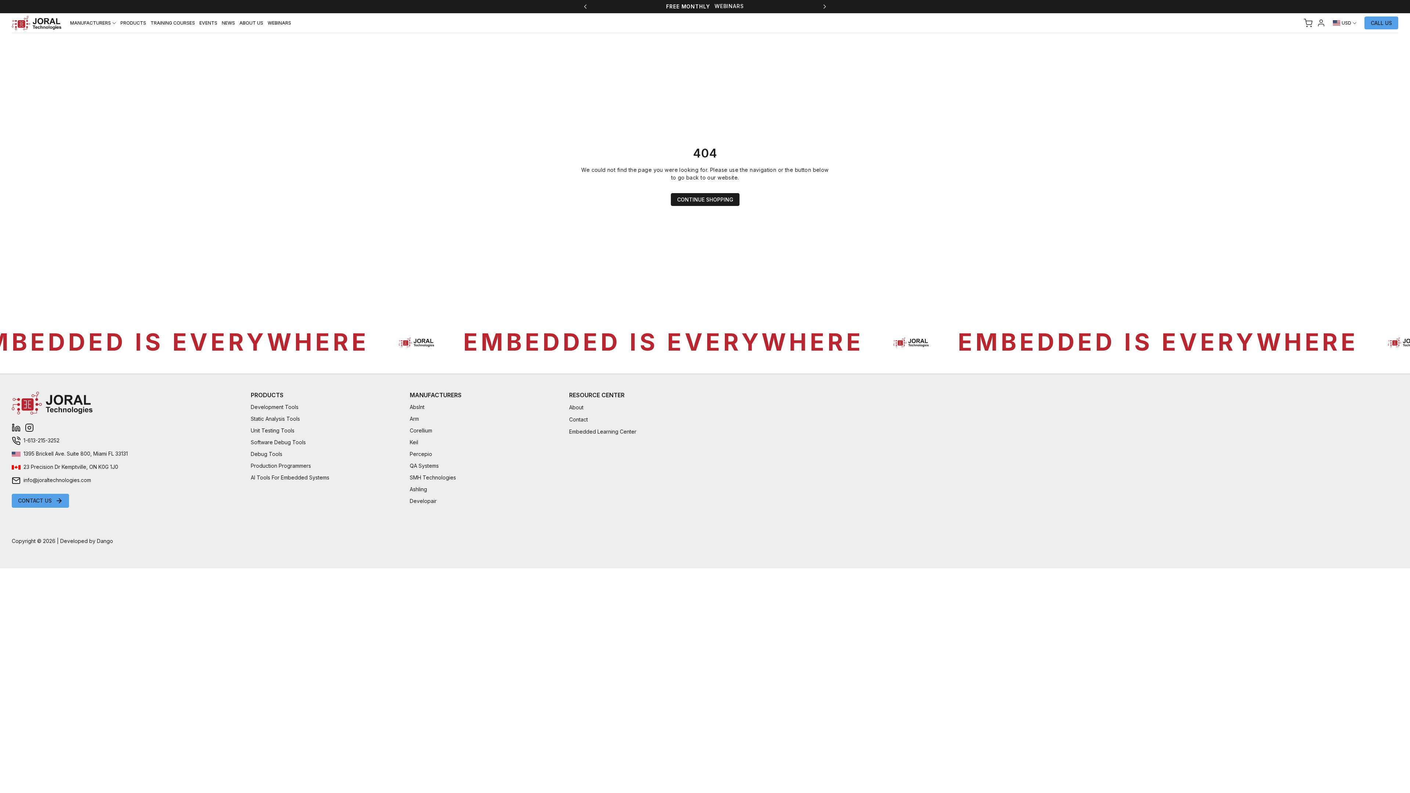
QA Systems (424, 466)
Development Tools (275, 407)
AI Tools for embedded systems (290, 477)
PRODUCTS (133, 23)
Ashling (418, 489)
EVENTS (208, 23)
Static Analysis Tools (275, 419)
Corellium (421, 430)
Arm (414, 419)
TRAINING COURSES (173, 23)
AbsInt (417, 407)
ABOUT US (251, 23)
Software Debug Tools (278, 442)
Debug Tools (266, 454)
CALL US (1381, 23)
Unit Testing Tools (272, 430)
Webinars (729, 6)
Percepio (421, 454)
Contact (578, 419)
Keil (414, 442)
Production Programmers (281, 466)
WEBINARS (279, 23)
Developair (423, 501)
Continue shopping (705, 199)
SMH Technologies (433, 477)
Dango (105, 541)
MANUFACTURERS (90, 23)
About (576, 407)
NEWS (228, 23)
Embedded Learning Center (602, 431)
